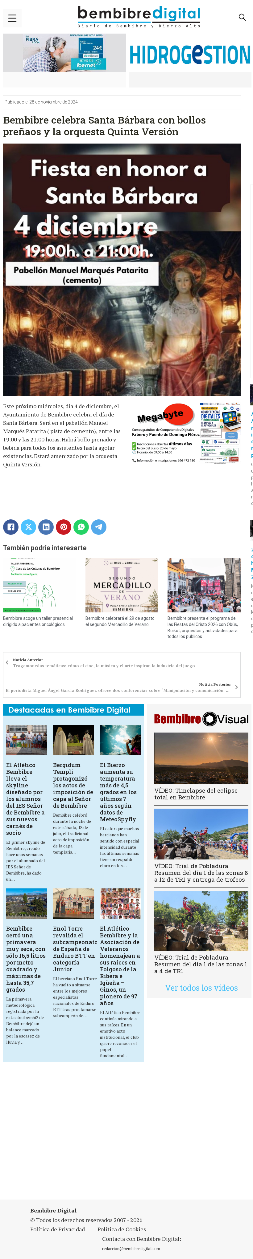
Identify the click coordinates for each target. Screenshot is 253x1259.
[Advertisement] (87, 1134)
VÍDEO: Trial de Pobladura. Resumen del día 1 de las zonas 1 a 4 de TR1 (200, 964)
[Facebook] (11, 527)
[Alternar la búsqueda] (242, 17)
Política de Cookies (121, 1229)
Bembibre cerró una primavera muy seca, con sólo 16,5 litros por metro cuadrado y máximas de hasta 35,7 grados (26, 959)
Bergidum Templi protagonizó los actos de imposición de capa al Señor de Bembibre (73, 785)
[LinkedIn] (46, 527)
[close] (12, 18)
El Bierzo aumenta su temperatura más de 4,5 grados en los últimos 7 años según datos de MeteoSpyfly (118, 792)
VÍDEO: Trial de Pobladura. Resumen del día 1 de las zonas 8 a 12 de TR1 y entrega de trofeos (201, 872)
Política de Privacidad (57, 1229)
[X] (28, 527)
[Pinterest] (63, 527)
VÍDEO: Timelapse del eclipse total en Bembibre (196, 793)
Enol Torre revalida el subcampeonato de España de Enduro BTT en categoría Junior (75, 949)
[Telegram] (98, 527)
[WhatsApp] (81, 527)
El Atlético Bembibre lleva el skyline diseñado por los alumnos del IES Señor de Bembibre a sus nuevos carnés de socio (25, 798)
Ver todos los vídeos (201, 988)
